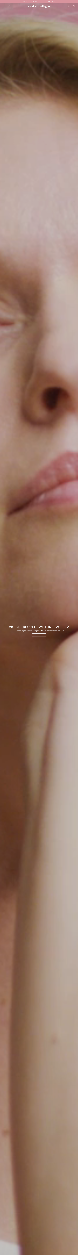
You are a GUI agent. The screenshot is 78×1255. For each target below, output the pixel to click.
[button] (4, 6)
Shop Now (39, 635)
